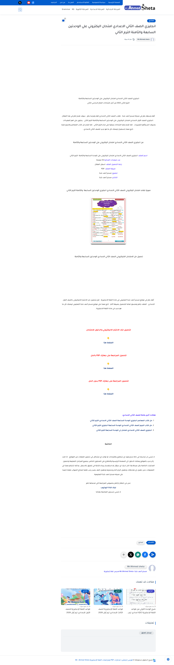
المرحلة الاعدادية (97, 10)
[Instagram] (24, 2)
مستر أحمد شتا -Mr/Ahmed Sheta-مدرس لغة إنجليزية (125, 572)
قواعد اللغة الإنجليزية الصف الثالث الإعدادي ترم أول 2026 (110, 611)
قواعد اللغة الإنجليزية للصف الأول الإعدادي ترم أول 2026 (77, 611)
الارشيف (54, 2)
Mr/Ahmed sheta (143, 39)
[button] (145, 555)
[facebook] (33, 2)
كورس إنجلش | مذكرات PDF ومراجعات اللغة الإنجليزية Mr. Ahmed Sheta (104, 660)
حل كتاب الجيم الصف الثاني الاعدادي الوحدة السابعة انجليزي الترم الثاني (122, 426)
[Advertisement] (108, 67)
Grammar (66, 10)
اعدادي (151, 21)
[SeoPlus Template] (154, 660)
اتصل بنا (71, 2)
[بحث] (20, 9)
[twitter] (20, 2)
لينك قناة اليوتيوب (108, 488)
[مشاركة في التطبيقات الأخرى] (124, 555)
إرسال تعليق (146, 633)
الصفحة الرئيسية (114, 2)
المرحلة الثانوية (82, 10)
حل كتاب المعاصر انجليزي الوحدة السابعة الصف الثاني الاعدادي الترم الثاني (120, 421)
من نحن (62, 2)
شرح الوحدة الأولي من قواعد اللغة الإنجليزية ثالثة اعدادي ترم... (141, 611)
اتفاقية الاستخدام (83, 2)
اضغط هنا (109, 343)
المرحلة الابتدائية (113, 10)
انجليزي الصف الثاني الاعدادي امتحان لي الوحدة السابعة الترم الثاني (124, 430)
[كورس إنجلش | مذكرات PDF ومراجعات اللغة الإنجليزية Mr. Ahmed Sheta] (139, 7)
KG (73, 10)
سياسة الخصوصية (98, 2)
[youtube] (28, 2)
